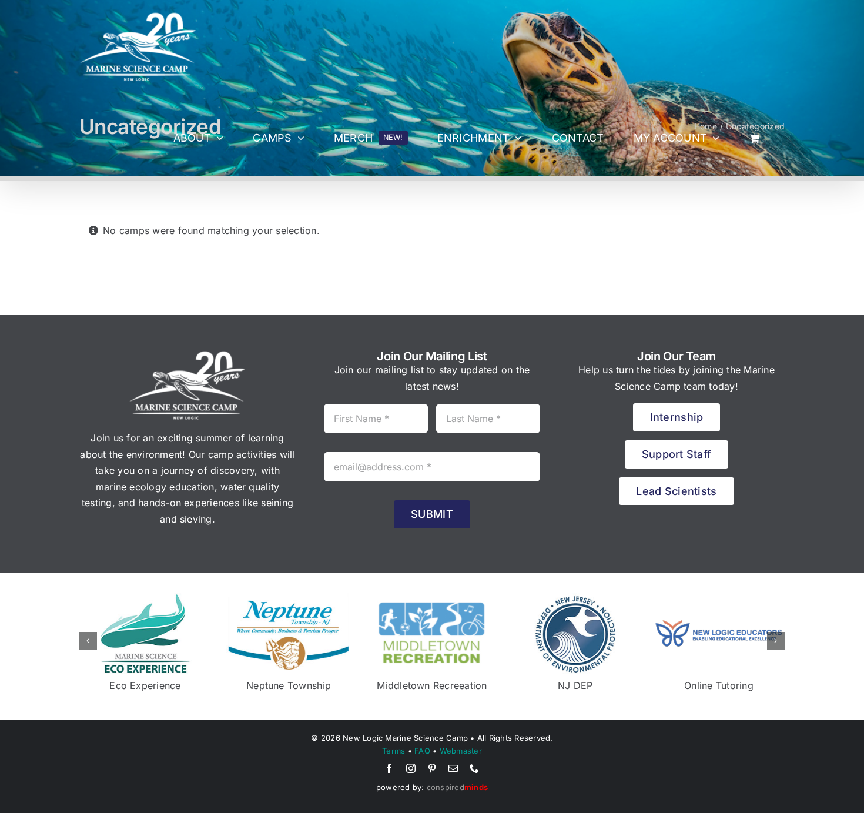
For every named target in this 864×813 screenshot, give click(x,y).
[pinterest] (432, 768)
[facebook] (389, 768)
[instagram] (411, 768)
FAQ (422, 750)
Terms (393, 750)
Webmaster (461, 750)
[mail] (453, 768)
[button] (88, 641)
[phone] (474, 768)
